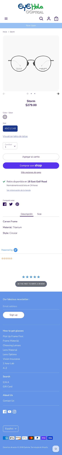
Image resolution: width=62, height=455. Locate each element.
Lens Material (10, 350)
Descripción (27, 214)
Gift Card (7, 386)
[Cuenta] (49, 17)
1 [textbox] (5, 147)
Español (9, 428)
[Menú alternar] (6, 18)
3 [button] (34, 93)
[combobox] (10, 145)
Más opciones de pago (31, 172)
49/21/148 (10, 128)
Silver (5, 117)
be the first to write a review (31, 284)
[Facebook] (4, 411)
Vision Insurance (11, 359)
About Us (8, 395)
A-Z (5, 368)
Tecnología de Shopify (39, 447)
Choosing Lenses (12, 345)
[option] (31, 63)
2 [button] (31, 93)
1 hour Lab (8, 363)
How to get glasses (13, 330)
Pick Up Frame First (13, 336)
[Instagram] (14, 411)
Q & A (6, 382)
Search (6, 376)
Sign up (13, 314)
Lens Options (10, 354)
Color (8, 113)
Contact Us (8, 400)
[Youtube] (9, 411)
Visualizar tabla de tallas (15, 136)
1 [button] (27, 93)
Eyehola (27, 447)
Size (4, 123)
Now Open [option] (31, 25)
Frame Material (11, 340)
